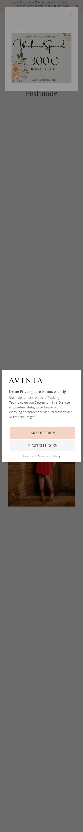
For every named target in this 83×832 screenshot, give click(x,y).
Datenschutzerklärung (49, 456)
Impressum (29, 456)
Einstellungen (42, 445)
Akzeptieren (43, 433)
